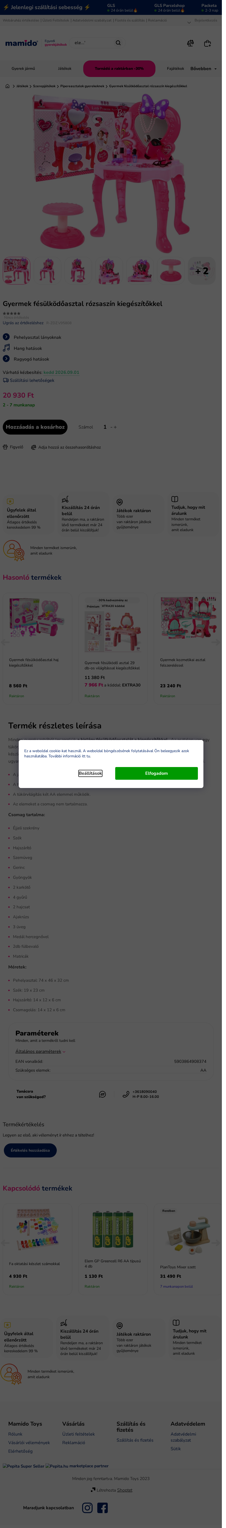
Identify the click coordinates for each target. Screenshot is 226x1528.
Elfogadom (156, 773)
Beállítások (90, 773)
